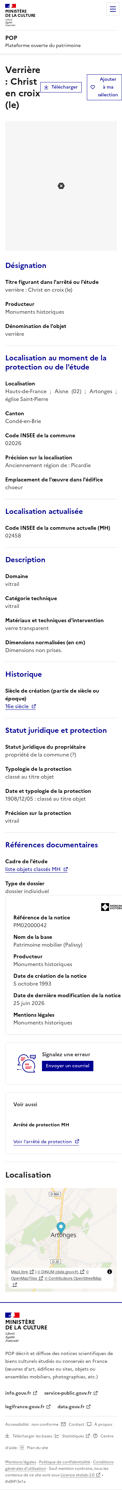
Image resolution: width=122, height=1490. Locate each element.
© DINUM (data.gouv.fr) (57, 1271)
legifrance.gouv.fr (25, 1406)
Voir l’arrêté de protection (42, 1141)
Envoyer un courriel (67, 1065)
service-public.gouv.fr (68, 1393)
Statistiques (73, 1436)
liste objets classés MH (33, 869)
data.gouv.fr (71, 1406)
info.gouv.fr (18, 1393)
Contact (76, 1424)
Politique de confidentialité (64, 1462)
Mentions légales (20, 1462)
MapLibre (19, 1271)
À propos (103, 1424)
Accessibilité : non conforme (32, 1424)
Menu (112, 9)
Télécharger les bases (32, 1436)
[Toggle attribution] (110, 1272)
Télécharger (64, 87)
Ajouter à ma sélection (108, 87)
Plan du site (37, 1448)
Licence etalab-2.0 (77, 1475)
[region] (61, 1240)
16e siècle (17, 706)
